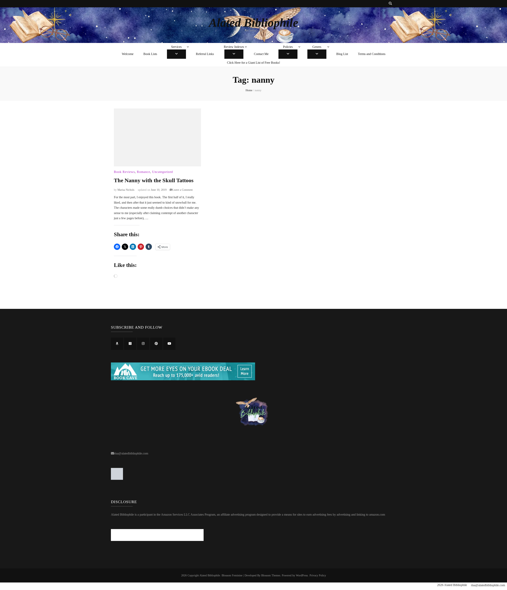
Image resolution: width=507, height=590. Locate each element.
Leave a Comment (182, 189)
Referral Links (205, 54)
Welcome (127, 54)
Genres (316, 46)
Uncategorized (162, 172)
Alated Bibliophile (253, 22)
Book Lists (150, 54)
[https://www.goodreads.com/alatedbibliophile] (130, 344)
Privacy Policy (318, 575)
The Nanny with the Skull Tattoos (153, 180)
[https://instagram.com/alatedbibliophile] (143, 344)
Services (176, 46)
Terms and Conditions (371, 54)
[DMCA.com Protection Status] (117, 478)
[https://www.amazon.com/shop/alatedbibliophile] (117, 344)
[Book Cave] (183, 379)
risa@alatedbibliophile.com (131, 453)
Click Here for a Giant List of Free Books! (253, 62)
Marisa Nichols (125, 189)
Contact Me (261, 54)
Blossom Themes (270, 575)
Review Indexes (234, 46)
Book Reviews (124, 172)
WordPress (302, 575)
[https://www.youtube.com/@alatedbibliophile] (169, 344)
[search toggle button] (390, 3)
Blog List (342, 54)
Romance (143, 172)
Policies (288, 46)
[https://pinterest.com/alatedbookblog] (156, 344)
